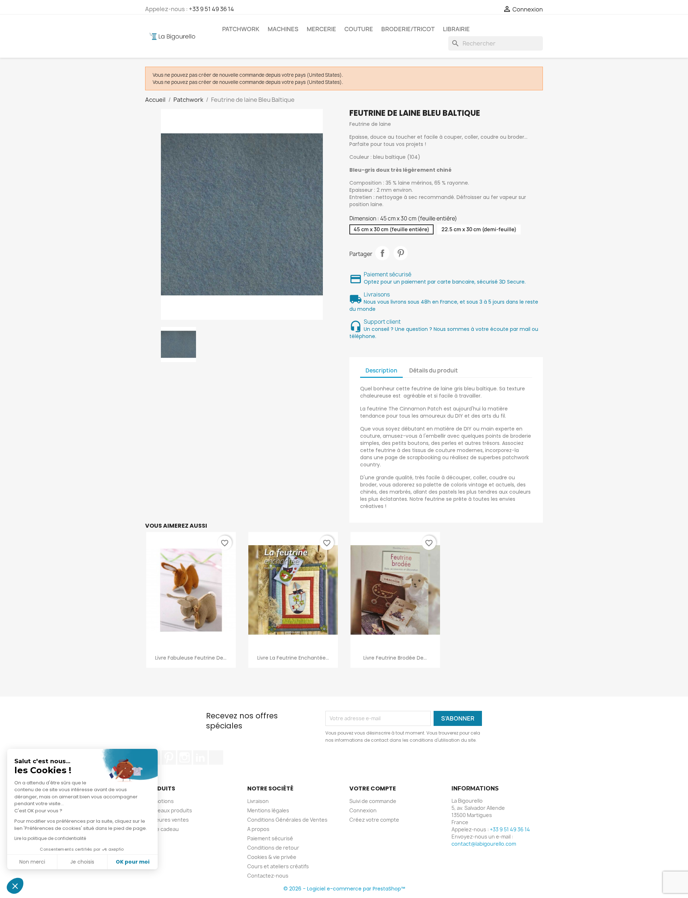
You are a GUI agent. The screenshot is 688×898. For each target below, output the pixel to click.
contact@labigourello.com (484, 843)
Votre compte (372, 788)
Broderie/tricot (408, 29)
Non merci (32, 861)
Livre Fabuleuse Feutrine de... (190, 657)
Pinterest (400, 253)
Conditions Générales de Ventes (287, 819)
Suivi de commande (372, 801)
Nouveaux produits (168, 810)
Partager (382, 253)
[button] (15, 885)
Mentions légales (268, 810)
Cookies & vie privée (271, 857)
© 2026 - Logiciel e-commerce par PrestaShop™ (344, 888)
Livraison (258, 801)
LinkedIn (200, 757)
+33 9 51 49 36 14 (211, 9)
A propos (258, 829)
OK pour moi (132, 861)
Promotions (159, 801)
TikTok (216, 757)
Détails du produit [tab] (433, 370)
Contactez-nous (267, 875)
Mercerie (321, 29)
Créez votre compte (374, 819)
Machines (283, 29)
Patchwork (240, 29)
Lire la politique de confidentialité (50, 838)
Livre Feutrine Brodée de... (395, 657)
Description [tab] (381, 370)
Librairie (456, 29)
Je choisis (82, 861)
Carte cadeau (162, 829)
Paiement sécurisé (270, 838)
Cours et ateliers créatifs (278, 866)
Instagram (184, 757)
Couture (358, 29)
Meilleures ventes (167, 819)
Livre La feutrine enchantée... (293, 657)
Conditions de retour (273, 847)
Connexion (363, 810)
